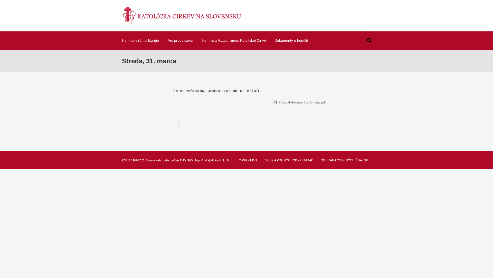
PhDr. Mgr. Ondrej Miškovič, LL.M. (208, 160)
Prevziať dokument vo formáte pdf (302, 102)
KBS (124, 160)
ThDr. (183, 160)
